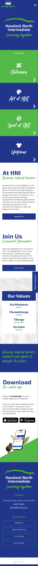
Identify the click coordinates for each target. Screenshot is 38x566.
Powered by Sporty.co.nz (19, 560)
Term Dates (19, 536)
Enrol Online (19, 543)
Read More (19, 216)
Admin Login (20, 562)
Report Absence (19, 530)
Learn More (19, 268)
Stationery (19, 523)
